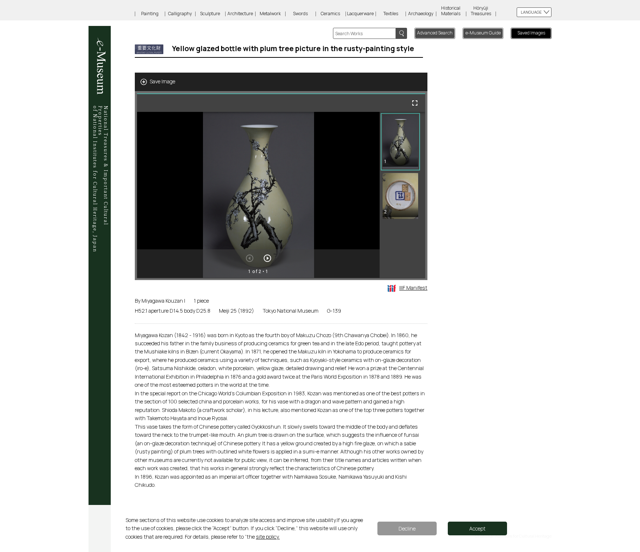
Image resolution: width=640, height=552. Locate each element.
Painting (150, 13)
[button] (400, 142)
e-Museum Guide (483, 33)
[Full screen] (415, 103)
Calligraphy (180, 13)
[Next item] (267, 258)
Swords (300, 13)
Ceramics (330, 13)
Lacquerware (360, 13)
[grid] (402, 195)
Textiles (390, 13)
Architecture (240, 13)
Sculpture (210, 13)
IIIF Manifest (413, 287)
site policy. (268, 536)
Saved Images (531, 33)
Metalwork (270, 13)
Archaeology (420, 13)
